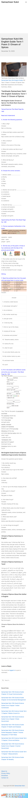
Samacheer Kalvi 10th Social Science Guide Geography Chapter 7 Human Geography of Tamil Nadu (12, 732)
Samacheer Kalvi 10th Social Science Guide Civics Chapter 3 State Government (12, 719)
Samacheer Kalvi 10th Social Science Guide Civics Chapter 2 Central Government (12, 746)
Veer (15, 658)
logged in (12, 670)
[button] (14, 795)
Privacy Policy (5, 773)
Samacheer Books (16, 796)
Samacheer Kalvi (20, 785)
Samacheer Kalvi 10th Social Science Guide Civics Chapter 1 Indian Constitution (12, 705)
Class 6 (20, 658)
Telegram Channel (20, 797)
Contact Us (4, 778)
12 (12, 797)
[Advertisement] (14, 19)
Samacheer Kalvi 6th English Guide (12, 80)
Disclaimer (4, 775)
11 (9, 797)
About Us (4, 771)
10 (6, 797)
